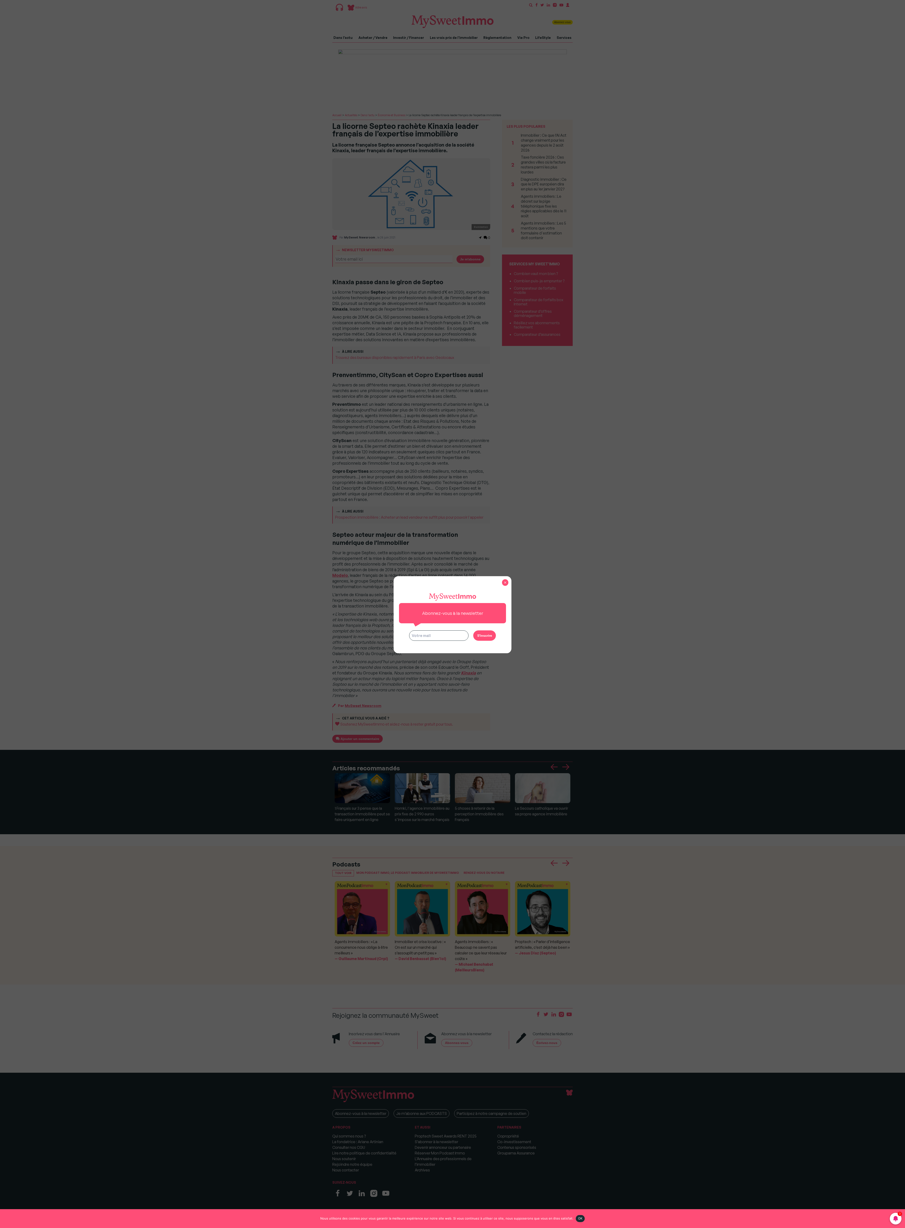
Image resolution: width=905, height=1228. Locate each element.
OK (580, 1218)
